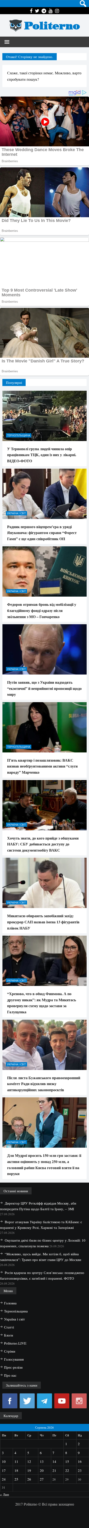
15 (67, 1461)
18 (16, 1470)
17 (4, 1470)
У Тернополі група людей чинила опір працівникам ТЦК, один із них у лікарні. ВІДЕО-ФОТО (41, 454)
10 (4, 1461)
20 (42, 1470)
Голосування (14, 1359)
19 (29, 1470)
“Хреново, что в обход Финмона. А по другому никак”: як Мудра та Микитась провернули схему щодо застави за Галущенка (41, 1002)
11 (16, 1461)
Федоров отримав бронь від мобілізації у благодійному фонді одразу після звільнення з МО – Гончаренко (41, 610)
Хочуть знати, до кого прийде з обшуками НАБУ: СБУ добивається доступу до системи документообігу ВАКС (43, 844)
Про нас (10, 1375)
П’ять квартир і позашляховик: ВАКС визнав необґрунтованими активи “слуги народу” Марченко (42, 766)
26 (29, 1479)
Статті (9, 1327)
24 (4, 1479)
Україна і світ (16, 513)
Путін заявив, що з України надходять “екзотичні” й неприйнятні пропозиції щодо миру (44, 688)
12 (29, 1461)
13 (42, 1461)
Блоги (8, 1335)
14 (54, 1461)
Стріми (9, 1351)
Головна (10, 1303)
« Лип (4, 1494)
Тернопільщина (18, 435)
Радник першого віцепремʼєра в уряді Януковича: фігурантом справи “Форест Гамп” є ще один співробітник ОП (42, 532)
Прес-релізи (13, 1367)
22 (67, 1470)
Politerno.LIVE (15, 1343)
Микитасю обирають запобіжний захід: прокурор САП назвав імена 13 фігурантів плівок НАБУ (43, 921)
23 (80, 1470)
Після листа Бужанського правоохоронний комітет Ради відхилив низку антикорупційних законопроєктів (43, 1083)
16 (80, 1461)
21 (54, 1470)
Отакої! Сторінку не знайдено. (29, 56)
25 (16, 1479)
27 (42, 1479)
